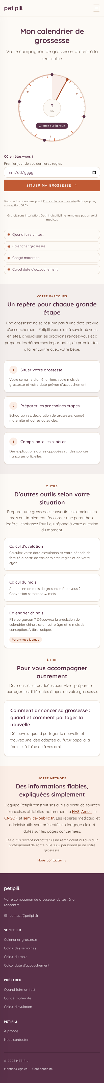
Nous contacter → (52, 860)
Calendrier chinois (26, 612)
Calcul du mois (22, 582)
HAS (76, 811)
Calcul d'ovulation (26, 546)
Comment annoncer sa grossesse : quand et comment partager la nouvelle (50, 717)
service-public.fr (38, 818)
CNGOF (11, 818)
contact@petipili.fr (24, 915)
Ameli (86, 811)
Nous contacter (16, 1039)
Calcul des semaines (20, 948)
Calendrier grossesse (26, 246)
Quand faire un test (25, 234)
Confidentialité (42, 1069)
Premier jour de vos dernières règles (33, 163)
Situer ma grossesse (49, 185)
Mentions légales (15, 1069)
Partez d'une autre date (59, 201)
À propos (11, 1031)
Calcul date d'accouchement (32, 269)
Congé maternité (23, 257)
